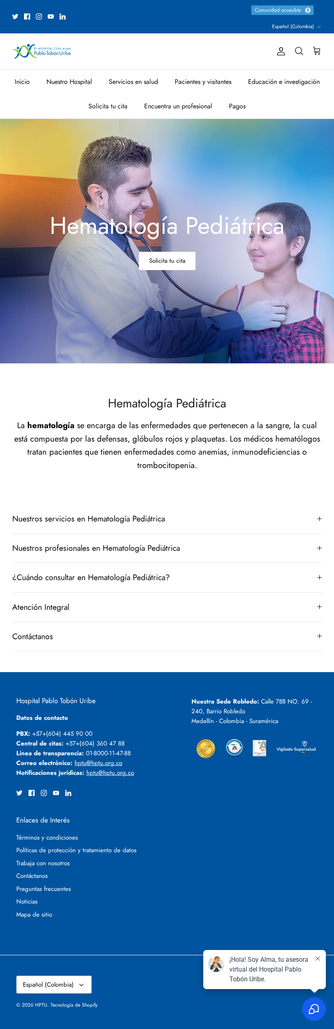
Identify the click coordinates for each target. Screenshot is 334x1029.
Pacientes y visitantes (203, 81)
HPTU (41, 1005)
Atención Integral (40, 607)
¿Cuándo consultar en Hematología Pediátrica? (91, 577)
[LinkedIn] (62, 16)
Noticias (26, 901)
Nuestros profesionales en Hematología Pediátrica (96, 548)
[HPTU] (41, 52)
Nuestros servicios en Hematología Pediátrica (88, 518)
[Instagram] (39, 16)
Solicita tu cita (107, 106)
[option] (167, 241)
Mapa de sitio (34, 914)
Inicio (22, 81)
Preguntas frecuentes (43, 888)
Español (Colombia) (293, 26)
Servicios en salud (133, 81)
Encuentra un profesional (178, 106)
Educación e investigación (284, 81)
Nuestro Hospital (69, 81)
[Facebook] (27, 16)
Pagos (237, 106)
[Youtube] (51, 16)
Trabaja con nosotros (43, 863)
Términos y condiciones (47, 837)
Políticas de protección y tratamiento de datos (76, 850)
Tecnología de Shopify (74, 1005)
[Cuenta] (279, 51)
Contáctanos (32, 636)
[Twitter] (15, 16)
